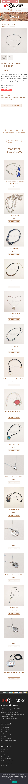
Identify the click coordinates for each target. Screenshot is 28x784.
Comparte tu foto (8, 761)
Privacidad (6, 729)
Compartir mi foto (11, 1)
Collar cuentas (14, 281)
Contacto (5, 765)
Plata (13, 24)
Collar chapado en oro (14, 313)
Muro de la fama (7, 763)
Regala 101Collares (8, 754)
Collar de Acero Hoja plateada (14, 575)
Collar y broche (14, 509)
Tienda (9, 24)
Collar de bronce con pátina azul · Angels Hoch (14, 182)
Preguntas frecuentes (9, 752)
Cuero (13, 99)
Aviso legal (6, 727)
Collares (10, 97)
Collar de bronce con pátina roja (14, 411)
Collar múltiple (14, 248)
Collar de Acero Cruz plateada (14, 477)
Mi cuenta (5, 749)
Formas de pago (7, 738)
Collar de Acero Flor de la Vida (14, 640)
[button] (14, 16)
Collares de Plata (17, 97)
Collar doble (14, 607)
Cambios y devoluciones (9, 740)
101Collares (4, 24)
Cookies (5, 731)
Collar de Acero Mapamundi (14, 542)
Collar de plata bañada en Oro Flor (14, 379)
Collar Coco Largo (14, 215)
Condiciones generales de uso (11, 734)
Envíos (4, 736)
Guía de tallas (6, 756)
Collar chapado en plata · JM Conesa (14, 672)
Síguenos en (5, 705)
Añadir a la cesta (14, 189)
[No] (26, 778)
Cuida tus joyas (7, 758)
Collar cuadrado (14, 444)
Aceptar (14, 781)
